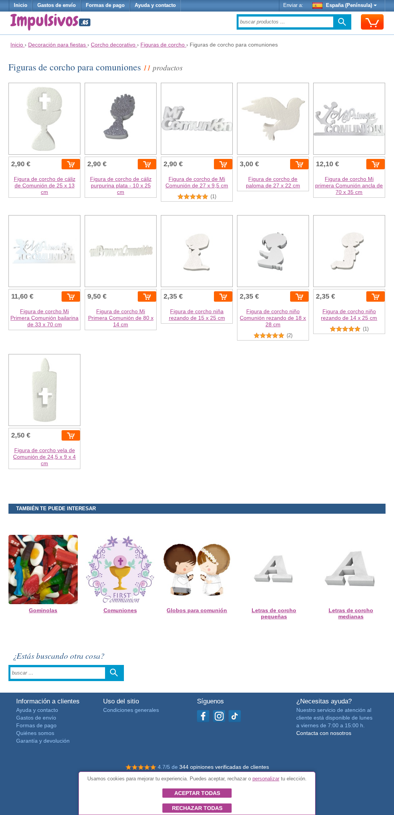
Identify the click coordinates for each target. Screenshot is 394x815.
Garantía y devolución (43, 741)
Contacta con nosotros (323, 733)
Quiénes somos (35, 733)
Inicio (20, 5)
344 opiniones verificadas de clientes (224, 767)
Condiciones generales (131, 710)
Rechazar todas (197, 808)
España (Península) (349, 5)
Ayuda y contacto (155, 5)
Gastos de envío (56, 5)
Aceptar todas (197, 793)
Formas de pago (105, 5)
